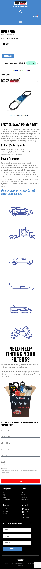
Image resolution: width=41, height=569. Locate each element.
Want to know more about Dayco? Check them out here (18, 192)
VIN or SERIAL (5, 443)
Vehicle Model (5, 436)
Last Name (6, 540)
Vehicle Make (5, 430)
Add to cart (8, 55)
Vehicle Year (5, 449)
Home (2, 34)
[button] (20, 11)
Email (3, 462)
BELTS (6, 34)
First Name (6, 533)
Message (4, 468)
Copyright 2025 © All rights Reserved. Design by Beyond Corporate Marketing (20, 564)
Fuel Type (4, 455)
